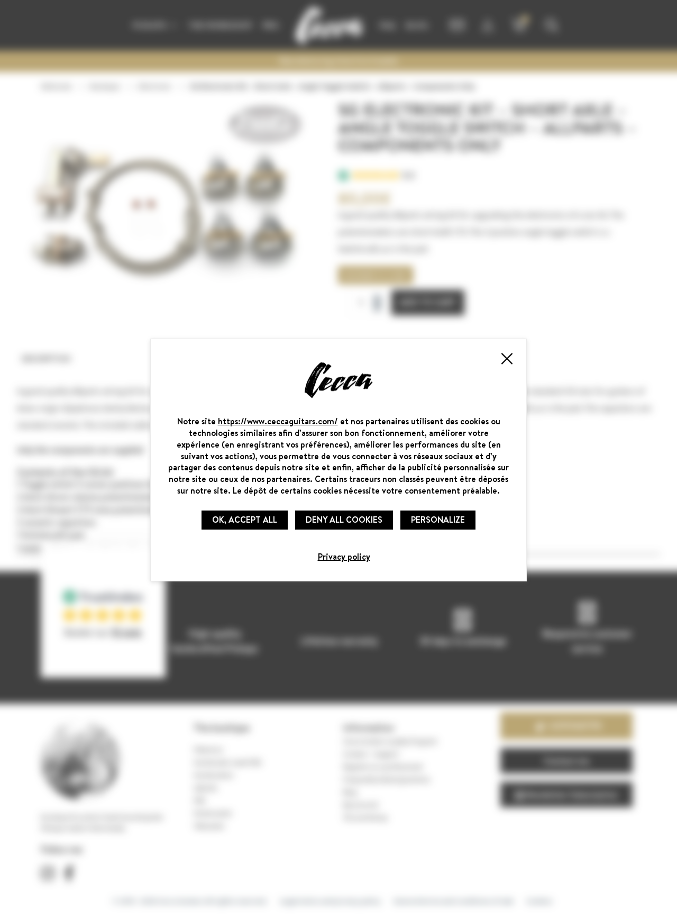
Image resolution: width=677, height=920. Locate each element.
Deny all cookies (344, 519)
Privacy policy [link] (344, 556)
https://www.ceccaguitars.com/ (278, 421)
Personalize (438, 519)
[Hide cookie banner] (506, 358)
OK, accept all (244, 519)
